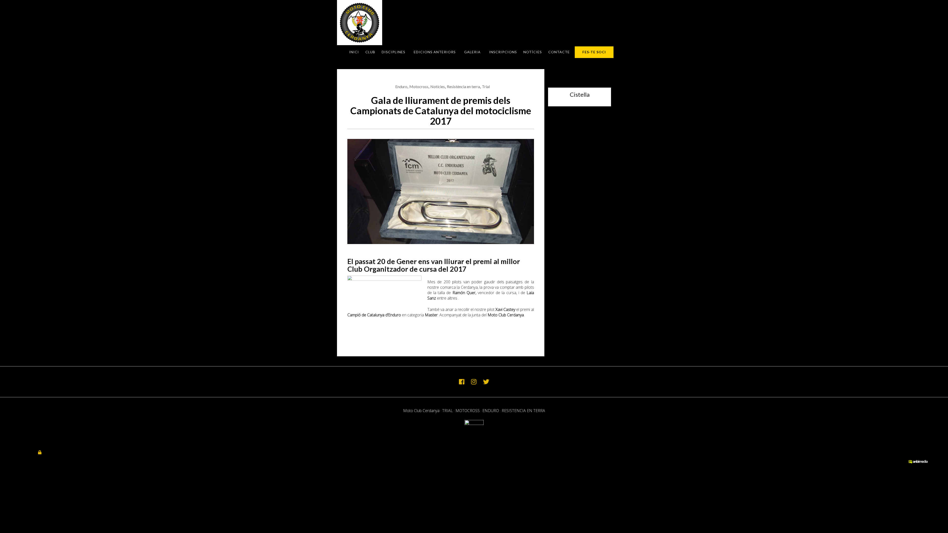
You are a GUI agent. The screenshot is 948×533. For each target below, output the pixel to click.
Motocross (418, 86)
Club (370, 52)
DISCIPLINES (393, 52)
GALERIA (472, 52)
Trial (486, 86)
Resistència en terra (463, 86)
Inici (354, 52)
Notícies (532, 52)
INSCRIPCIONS (503, 52)
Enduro (401, 86)
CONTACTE (559, 52)
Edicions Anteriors (435, 52)
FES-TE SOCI (594, 52)
